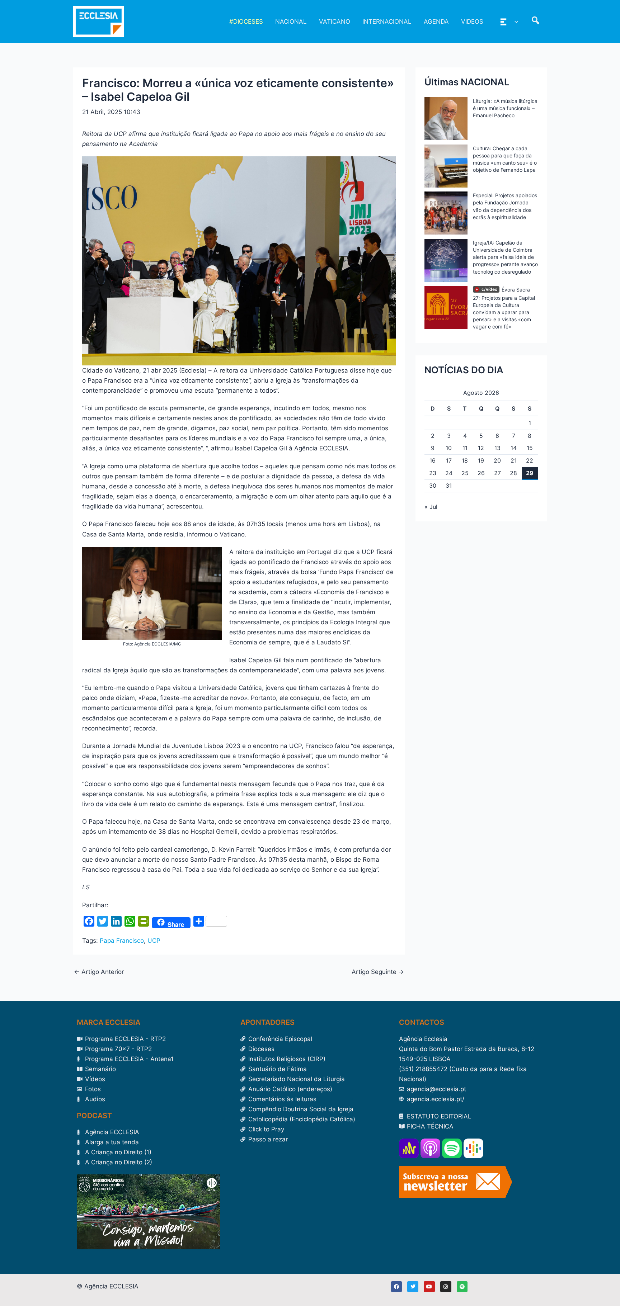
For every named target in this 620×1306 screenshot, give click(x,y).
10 (449, 447)
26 (481, 473)
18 (465, 460)
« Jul (430, 506)
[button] (514, 21)
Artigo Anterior (99, 972)
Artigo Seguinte (378, 972)
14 (514, 447)
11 (465, 447)
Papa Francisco (122, 940)
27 (497, 473)
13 (497, 447)
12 (481, 447)
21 (514, 460)
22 (529, 460)
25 (465, 473)
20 (497, 460)
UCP (153, 940)
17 (449, 460)
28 (513, 473)
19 (481, 460)
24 (448, 473)
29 (530, 473)
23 (432, 473)
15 (530, 447)
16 (432, 460)
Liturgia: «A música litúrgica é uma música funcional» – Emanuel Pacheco (505, 108)
